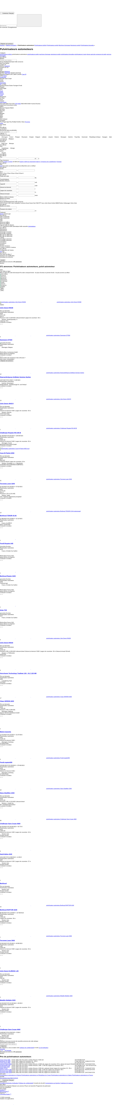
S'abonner (3, 1046)
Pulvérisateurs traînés (40, 45)
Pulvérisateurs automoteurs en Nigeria (10, 1075)
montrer (3, 260)
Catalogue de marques (66, 1083)
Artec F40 (3, 610)
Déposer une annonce (7, 360)
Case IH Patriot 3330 (5, 1064)
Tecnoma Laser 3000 (7, 940)
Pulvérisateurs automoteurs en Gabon (61, 1075)
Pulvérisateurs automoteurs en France (82, 1075)
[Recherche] (29, 20)
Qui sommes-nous (5, 1078)
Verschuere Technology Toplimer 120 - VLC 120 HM (18, 673)
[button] (57, 35)
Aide (11, 1078)
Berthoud (3, 883)
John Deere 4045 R (6, 403)
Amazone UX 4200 (5, 1061)
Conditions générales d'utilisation (9, 1083)
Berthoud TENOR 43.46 (8, 515)
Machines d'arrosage (64, 45)
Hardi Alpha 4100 (6, 854)
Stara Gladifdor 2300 (7, 793)
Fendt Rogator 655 (5, 1065)
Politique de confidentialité (26, 1083)
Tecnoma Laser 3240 (7, 483)
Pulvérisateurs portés (52, 45)
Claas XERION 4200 (7, 701)
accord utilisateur (43, 1047)
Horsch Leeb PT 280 (5, 1069)
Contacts (15, 1078)
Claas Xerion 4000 (5, 1062)
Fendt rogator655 (6, 762)
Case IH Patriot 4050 (7, 453)
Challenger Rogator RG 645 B (10, 433)
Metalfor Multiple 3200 (8, 1000)
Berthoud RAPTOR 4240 (8, 910)
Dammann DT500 (6, 340)
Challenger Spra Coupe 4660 (10, 823)
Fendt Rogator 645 (6, 543)
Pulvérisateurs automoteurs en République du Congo (36, 1075)
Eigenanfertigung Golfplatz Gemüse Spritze (15, 377)
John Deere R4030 (6, 643)
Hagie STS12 (4, 1068)
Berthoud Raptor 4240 (8, 576)
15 (5, 1050)
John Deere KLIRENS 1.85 (9, 971)
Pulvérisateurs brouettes (87, 45)
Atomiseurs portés (75, 45)
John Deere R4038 (6, 308)
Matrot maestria (5, 732)
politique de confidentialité (27, 1047)
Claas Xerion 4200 (5, 1060)
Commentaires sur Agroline (52, 1083)
